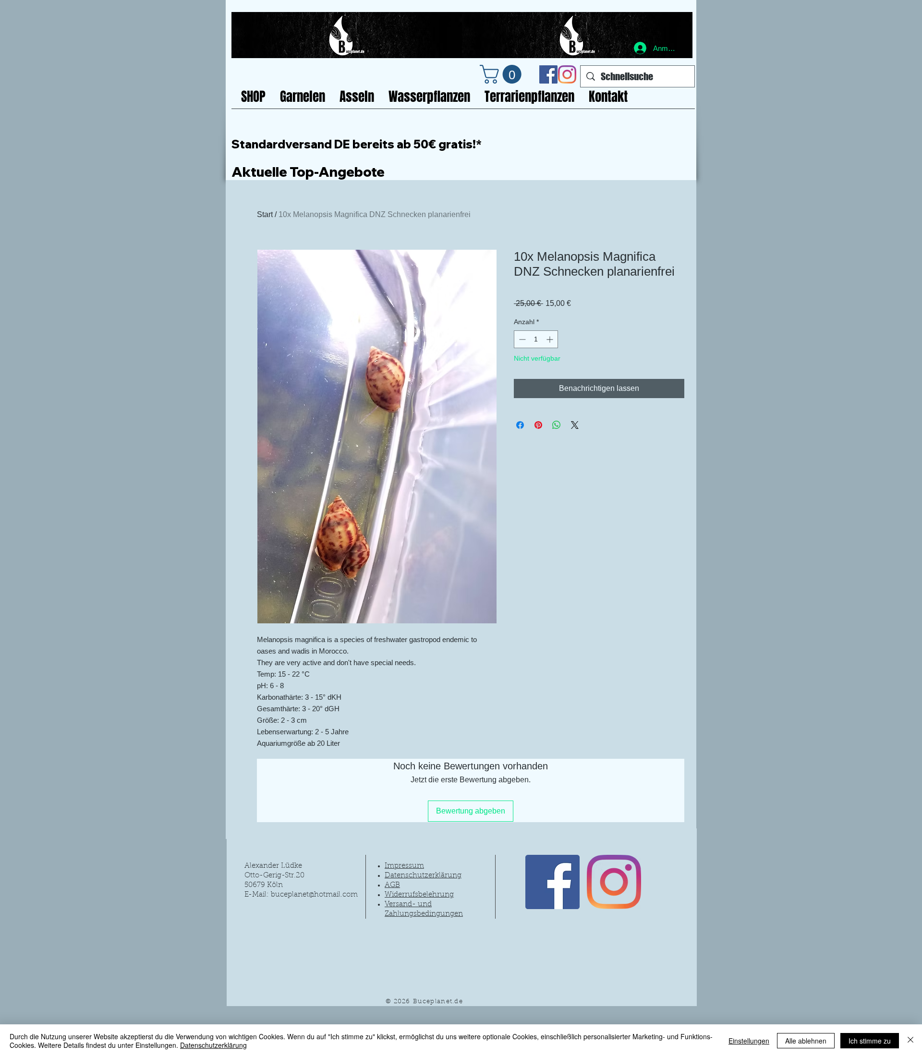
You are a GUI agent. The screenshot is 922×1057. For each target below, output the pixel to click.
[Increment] (551, 339)
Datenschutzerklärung (213, 1045)
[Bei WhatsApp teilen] (556, 425)
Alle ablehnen (805, 1040)
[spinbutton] (536, 339)
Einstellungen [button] (748, 1040)
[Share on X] (575, 425)
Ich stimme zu (870, 1040)
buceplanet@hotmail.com (314, 895)
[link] (503, 74)
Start (265, 214)
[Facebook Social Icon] (548, 74)
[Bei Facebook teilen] (520, 425)
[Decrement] (521, 339)
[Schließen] (910, 1040)
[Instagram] (567, 74)
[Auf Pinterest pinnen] (538, 425)
